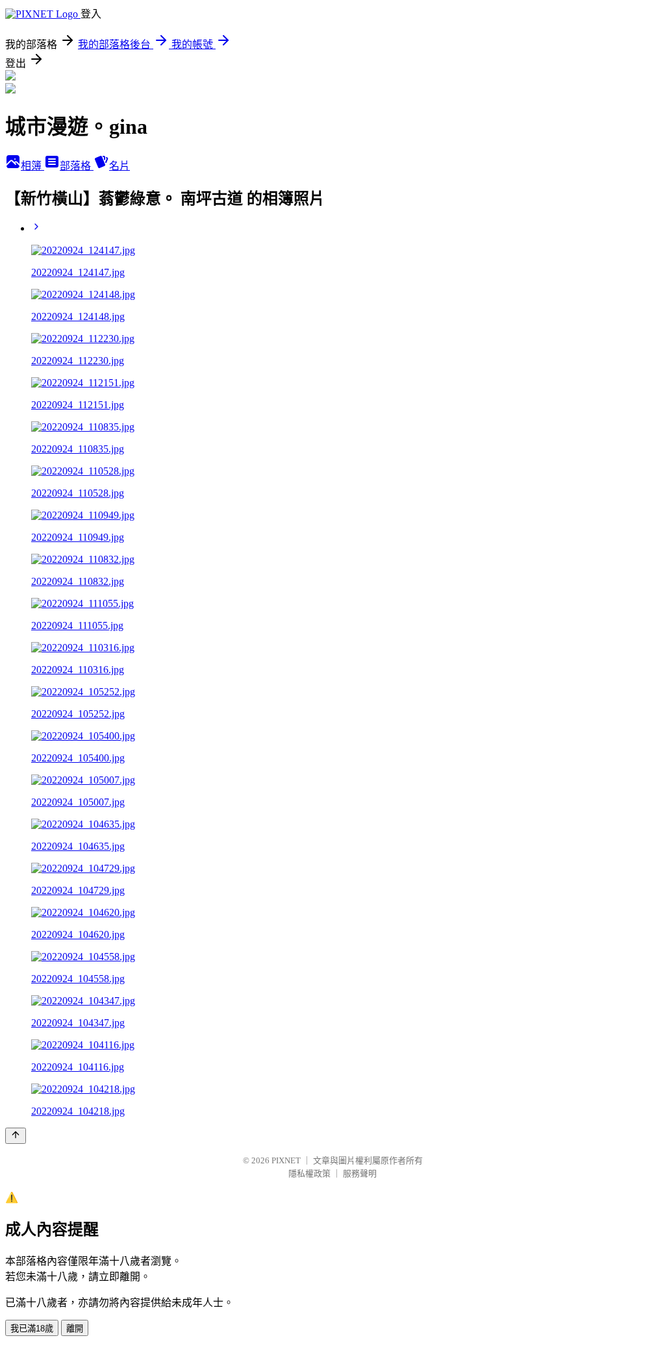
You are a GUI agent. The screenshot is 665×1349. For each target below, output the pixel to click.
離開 (74, 1328)
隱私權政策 (309, 1173)
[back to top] (15, 1136)
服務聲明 (360, 1173)
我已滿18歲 (31, 1328)
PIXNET (286, 1160)
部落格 (77, 165)
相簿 (32, 165)
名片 (119, 165)
